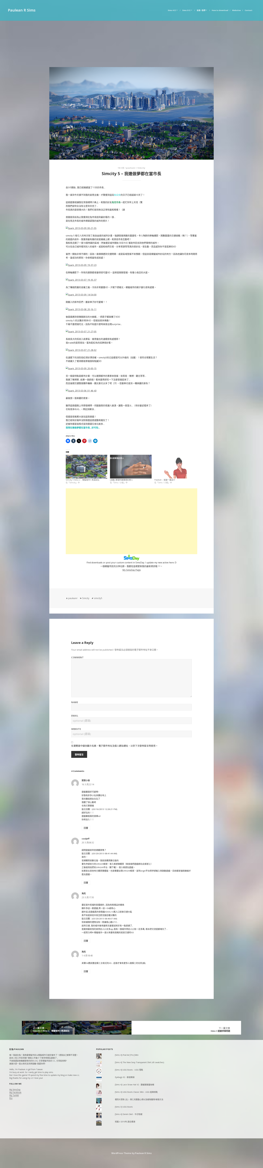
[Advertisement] (131, 41)
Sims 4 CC (172, 10)
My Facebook (15, 1092)
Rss (10, 1098)
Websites (236, 10)
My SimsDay (14, 1089)
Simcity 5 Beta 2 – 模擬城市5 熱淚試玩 (82, 479)
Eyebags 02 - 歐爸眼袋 (125, 1077)
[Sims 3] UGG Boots (124, 1106)
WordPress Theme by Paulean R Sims (131, 1153)
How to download (220, 10)
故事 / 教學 (201, 10)
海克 (84, 893)
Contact (248, 10)
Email (74, 715)
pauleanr (130, 168)
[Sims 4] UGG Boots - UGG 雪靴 (129, 1069)
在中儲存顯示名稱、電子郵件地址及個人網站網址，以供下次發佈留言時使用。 (114, 745)
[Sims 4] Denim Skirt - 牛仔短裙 (128, 1114)
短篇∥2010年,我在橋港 (125, 1121)
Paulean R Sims (21, 10)
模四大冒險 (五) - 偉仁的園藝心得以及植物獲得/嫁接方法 (139, 1099)
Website (76, 729)
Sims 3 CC (186, 10)
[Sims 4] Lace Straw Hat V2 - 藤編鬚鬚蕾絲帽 (134, 1084)
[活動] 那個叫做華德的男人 (121, 479)
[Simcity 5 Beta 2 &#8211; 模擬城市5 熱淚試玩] (86, 466)
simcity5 (98, 598)
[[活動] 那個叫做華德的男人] (130, 466)
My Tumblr (14, 1095)
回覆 (86, 827)
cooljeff (85, 838)
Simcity (141, 168)
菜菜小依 (86, 780)
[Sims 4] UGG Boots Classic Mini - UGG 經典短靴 (136, 1092)
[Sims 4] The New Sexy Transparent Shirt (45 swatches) (139, 1062)
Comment (77, 657)
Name (74, 702)
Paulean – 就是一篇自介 (164, 479)
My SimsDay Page (131, 569)
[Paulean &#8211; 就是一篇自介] (175, 466)
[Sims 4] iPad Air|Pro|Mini (126, 1055)
